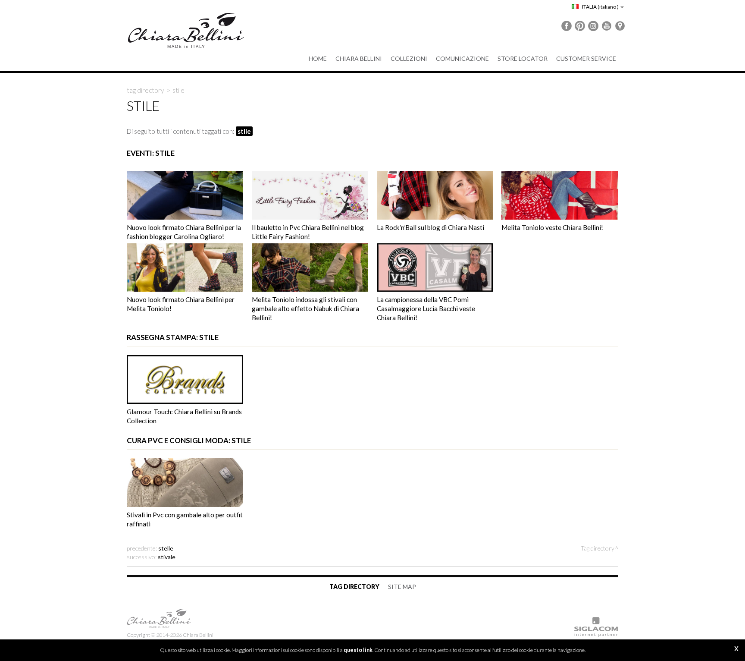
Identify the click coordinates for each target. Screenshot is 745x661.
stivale (166, 556)
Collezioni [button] (409, 58)
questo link (358, 650)
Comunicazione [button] (462, 58)
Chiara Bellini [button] (358, 58)
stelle (165, 548)
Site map (402, 586)
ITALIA (600, 6)
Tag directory (145, 90)
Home (318, 58)
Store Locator (523, 58)
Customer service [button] (586, 58)
